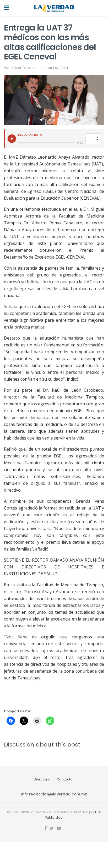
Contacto (65, 779)
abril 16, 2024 (57, 67)
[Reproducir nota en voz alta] (12, 138)
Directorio (42, 779)
